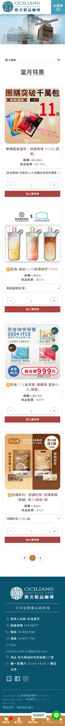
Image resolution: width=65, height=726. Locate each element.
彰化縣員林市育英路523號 (36, 657)
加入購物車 (32, 193)
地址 (13, 657)
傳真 (13, 638)
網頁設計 (8, 707)
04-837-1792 (26, 638)
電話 (13, 632)
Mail (13, 645)
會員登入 (19, 722)
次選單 (12, 60)
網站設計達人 (25, 707)
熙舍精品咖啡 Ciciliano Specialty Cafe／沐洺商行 (21, 7)
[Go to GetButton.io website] (56, 722)
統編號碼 (16, 625)
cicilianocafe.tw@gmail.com (26, 651)
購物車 (5, 720)
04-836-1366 (26, 632)
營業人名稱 (18, 619)
